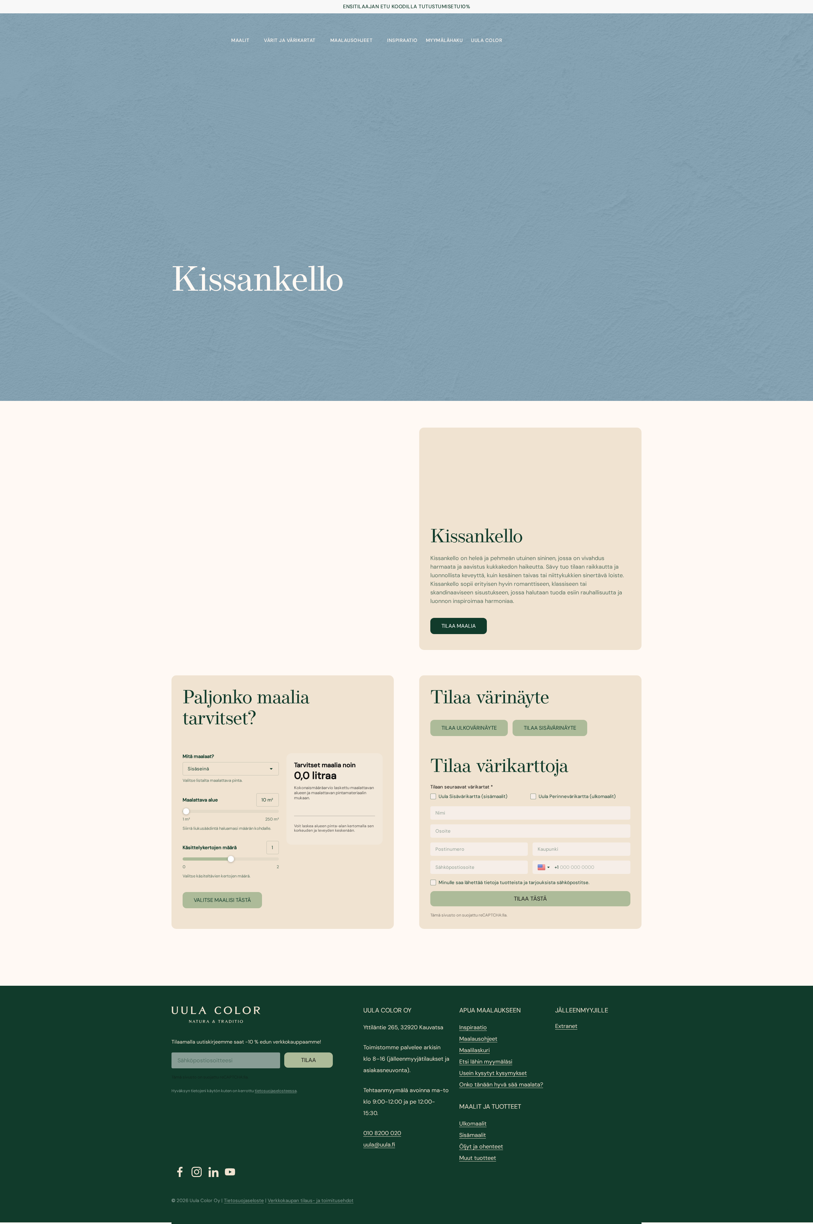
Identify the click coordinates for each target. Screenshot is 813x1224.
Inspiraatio (473, 1027)
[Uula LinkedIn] (213, 1172)
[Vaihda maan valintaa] (544, 867)
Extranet (566, 1026)
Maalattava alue (200, 800)
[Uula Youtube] (230, 1172)
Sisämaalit (472, 1135)
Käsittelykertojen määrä (210, 847)
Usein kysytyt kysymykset (493, 1073)
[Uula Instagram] (196, 1172)
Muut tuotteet (477, 1158)
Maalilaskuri (474, 1050)
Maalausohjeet (478, 1039)
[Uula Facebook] (180, 1172)
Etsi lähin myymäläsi (485, 1061)
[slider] (231, 811)
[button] (458, 626)
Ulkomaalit (473, 1123)
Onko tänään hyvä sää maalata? (501, 1084)
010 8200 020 (382, 1133)
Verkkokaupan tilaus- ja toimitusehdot (310, 1200)
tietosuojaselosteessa (276, 1090)
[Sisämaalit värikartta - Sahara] (282, 539)
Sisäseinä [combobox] (198, 769)
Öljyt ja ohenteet (481, 1146)
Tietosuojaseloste (244, 1200)
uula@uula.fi (379, 1144)
